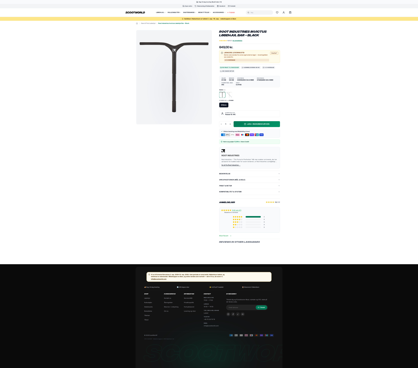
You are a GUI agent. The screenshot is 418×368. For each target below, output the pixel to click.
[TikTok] (238, 314)
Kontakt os (167, 298)
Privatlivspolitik (189, 302)
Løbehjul (147, 298)
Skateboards (148, 307)
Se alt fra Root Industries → (231, 165)
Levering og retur (190, 311)
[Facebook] (233, 314)
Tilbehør (147, 315)
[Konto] (283, 12)
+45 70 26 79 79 (209, 319)
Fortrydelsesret (189, 307)
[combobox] (261, 12)
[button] (238, 217)
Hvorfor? (274, 53)
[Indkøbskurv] (290, 12)
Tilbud (146, 320)
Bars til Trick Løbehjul (148, 23)
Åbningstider (168, 302)
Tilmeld (262, 307)
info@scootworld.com (158, 279)
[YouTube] (243, 314)
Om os (166, 311)
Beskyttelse (148, 311)
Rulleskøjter (148, 302)
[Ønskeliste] (277, 12)
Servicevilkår (188, 298)
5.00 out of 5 (236, 210)
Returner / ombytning (171, 307)
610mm (224, 105)
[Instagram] (228, 314)
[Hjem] (136, 23)
